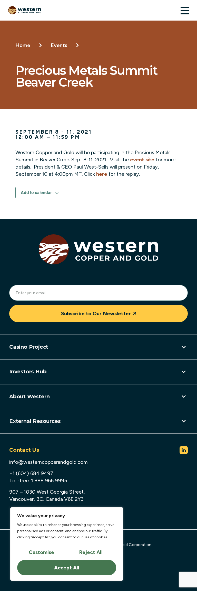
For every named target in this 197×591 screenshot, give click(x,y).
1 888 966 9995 (49, 480)
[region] (66, 544)
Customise (41, 552)
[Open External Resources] (184, 421)
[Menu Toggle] (185, 10)
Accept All (66, 568)
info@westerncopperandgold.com (48, 462)
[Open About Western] (184, 396)
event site (142, 159)
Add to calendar (37, 192)
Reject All (91, 552)
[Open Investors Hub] (184, 372)
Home (22, 45)
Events (59, 45)
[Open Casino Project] (184, 347)
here (101, 174)
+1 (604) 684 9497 (31, 473)
